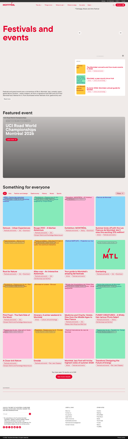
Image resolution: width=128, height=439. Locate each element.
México (99, 424)
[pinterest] (17, 427)
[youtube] (12, 427)
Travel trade (100, 420)
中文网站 (99, 426)
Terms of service (69, 419)
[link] (12, 139)
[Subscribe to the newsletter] (30, 414)
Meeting (103, 1)
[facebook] (4, 427)
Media (98, 419)
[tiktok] (20, 427)
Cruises (99, 422)
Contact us (68, 413)
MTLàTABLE (100, 415)
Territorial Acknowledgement (73, 422)
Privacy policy (121, 437)
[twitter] (9, 427)
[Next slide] (120, 33)
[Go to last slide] (79, 33)
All (5, 193)
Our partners (68, 415)
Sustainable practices (71, 420)
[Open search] (114, 5)
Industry (99, 411)
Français (123, 1)
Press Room (100, 417)
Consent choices (69, 424)
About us (67, 411)
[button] (7, 99)
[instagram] (7, 427)
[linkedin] (15, 427)
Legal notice (68, 417)
